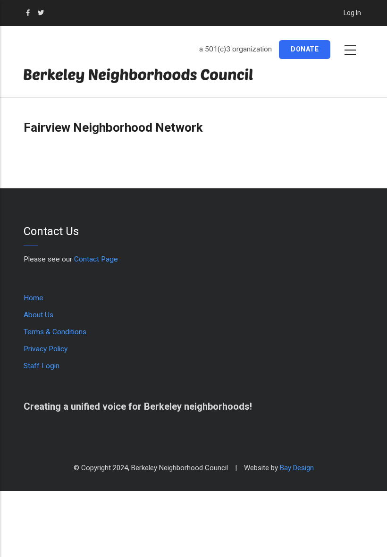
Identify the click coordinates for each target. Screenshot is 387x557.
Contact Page (96, 259)
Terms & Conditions (55, 332)
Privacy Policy (45, 349)
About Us (38, 315)
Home (33, 298)
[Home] (151, 76)
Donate (305, 49)
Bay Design (297, 468)
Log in (352, 13)
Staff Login (41, 366)
